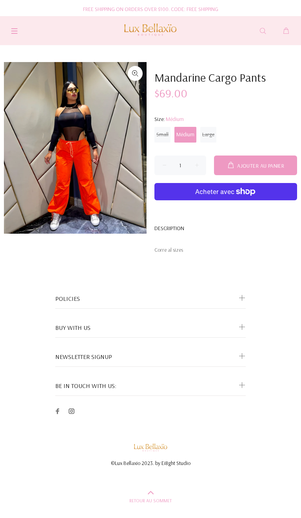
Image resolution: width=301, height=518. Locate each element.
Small (162, 134)
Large (208, 134)
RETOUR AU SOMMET (150, 500)
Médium (185, 134)
